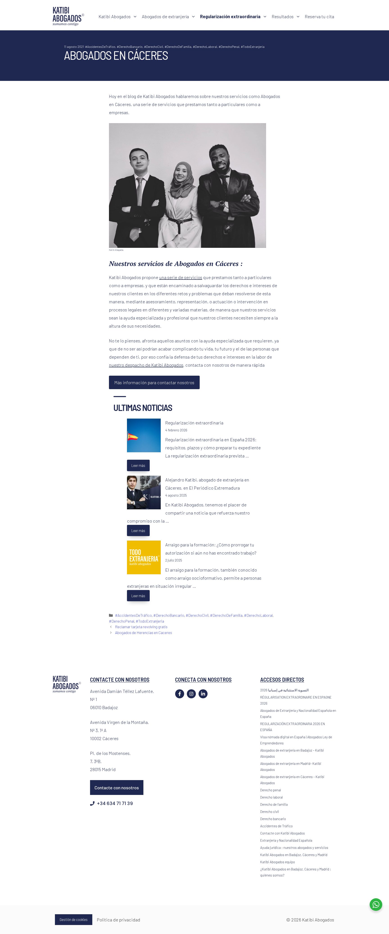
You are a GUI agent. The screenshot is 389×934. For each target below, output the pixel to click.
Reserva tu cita (319, 16)
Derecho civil (269, 812)
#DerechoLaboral (205, 47)
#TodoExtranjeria (253, 47)
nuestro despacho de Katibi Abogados (146, 365)
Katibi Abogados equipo (277, 862)
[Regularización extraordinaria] (144, 437)
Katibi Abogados (115, 16)
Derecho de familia (274, 804)
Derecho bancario (273, 819)
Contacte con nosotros (117, 787)
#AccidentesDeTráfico (100, 47)
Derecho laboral (271, 797)
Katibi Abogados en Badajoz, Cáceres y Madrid (293, 855)
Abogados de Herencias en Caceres (143, 632)
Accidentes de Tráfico (276, 826)
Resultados (283, 16)
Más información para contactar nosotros (154, 382)
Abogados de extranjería (165, 16)
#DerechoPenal (229, 47)
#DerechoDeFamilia (178, 47)
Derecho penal (270, 790)
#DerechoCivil (153, 47)
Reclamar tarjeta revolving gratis (141, 626)
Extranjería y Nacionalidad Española (286, 840)
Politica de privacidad (118, 919)
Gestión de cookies (74, 919)
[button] (135, 16)
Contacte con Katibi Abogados (282, 833)
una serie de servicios (180, 277)
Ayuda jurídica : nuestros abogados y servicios (294, 847)
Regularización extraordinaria (194, 422)
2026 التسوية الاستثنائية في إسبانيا (284, 690)
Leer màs (138, 465)
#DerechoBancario (129, 47)
